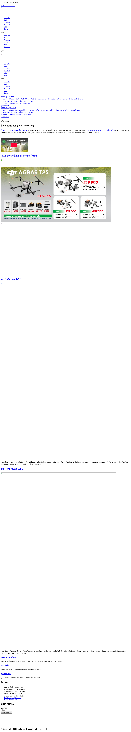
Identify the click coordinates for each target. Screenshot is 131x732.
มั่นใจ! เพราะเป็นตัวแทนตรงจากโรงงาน (19, 156)
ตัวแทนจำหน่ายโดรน (8, 657)
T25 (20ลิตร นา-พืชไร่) (11, 279)
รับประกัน (7, 24)
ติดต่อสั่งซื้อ (5, 666)
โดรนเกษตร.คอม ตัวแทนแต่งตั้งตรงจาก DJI (14, 130)
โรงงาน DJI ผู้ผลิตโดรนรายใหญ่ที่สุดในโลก (101, 130)
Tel (1, 710)
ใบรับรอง (7, 22)
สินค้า (6, 20)
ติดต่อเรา (7, 29)
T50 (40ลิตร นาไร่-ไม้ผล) (12, 469)
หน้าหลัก (7, 18)
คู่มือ (5, 27)
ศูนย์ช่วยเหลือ (6, 674)
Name (2, 708)
